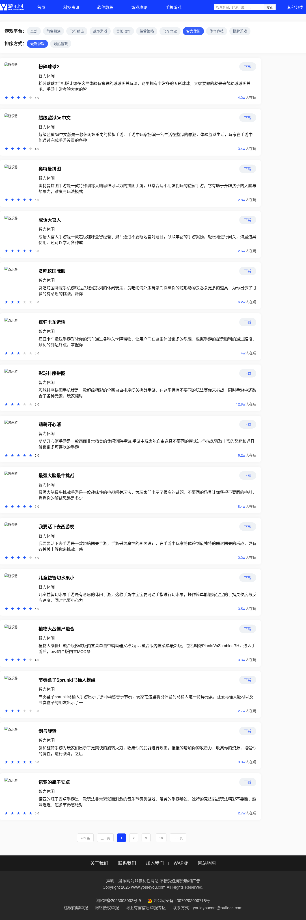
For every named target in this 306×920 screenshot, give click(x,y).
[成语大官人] (19, 230)
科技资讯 (71, 7)
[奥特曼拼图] (19, 179)
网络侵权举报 (107, 907)
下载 (247, 66)
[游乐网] (12, 7)
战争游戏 (100, 31)
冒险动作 (123, 31)
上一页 (105, 838)
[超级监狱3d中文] (19, 128)
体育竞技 (216, 31)
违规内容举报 (76, 907)
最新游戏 (37, 43)
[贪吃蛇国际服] (19, 281)
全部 (33, 31)
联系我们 (127, 863)
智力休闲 (193, 31)
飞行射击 (77, 31)
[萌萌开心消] (19, 435)
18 (161, 838)
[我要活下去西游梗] (19, 537)
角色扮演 (53, 31)
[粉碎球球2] (19, 77)
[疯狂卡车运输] (19, 332)
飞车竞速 (170, 31)
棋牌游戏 (240, 31)
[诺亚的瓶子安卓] (19, 792)
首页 (41, 7)
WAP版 (181, 863)
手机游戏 (173, 7)
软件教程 (105, 7)
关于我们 (99, 863)
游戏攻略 (139, 7)
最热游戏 (61, 43)
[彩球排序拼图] (19, 384)
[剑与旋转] (19, 741)
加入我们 (155, 863)
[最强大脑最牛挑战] (19, 486)
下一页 (178, 838)
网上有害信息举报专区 (146, 907)
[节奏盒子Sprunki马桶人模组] (19, 690)
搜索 (270, 7)
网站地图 (207, 863)
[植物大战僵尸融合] (19, 639)
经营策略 (147, 31)
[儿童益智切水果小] (19, 588)
